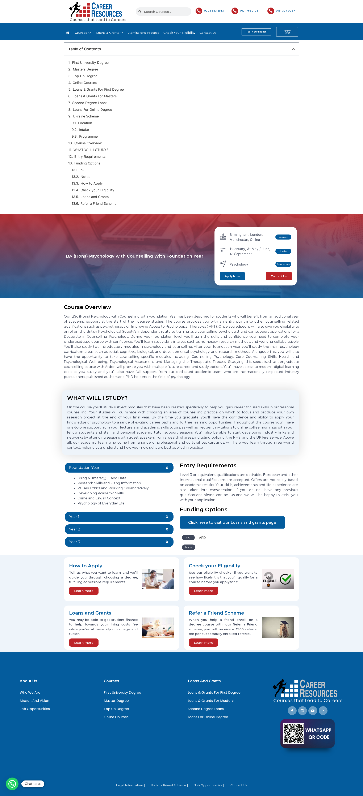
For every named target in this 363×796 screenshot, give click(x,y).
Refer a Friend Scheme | (169, 785)
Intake (84, 130)
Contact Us (208, 33)
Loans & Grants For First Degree (98, 89)
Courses (81, 33)
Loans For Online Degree (92, 109)
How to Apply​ (92, 183)
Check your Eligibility (97, 190)
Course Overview (88, 143)
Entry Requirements (89, 156)
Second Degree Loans (89, 103)
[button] (293, 49)
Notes (85, 177)
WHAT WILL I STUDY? (91, 150)
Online (255, 239)
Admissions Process (143, 33)
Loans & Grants (107, 33)
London (256, 234)
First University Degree (90, 62)
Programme (88, 136)
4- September (241, 254)
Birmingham (239, 234)
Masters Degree (85, 69)
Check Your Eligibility (179, 33)
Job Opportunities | (209, 785)
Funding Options (87, 163)
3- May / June (258, 249)
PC (82, 170)
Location (85, 123)
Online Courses (85, 83)
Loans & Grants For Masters (95, 96)
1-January (237, 249)
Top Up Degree (85, 76)
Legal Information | (130, 785)
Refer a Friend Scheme (98, 203)
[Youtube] (312, 710)
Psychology (239, 264)
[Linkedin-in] (323, 710)
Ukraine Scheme (86, 116)
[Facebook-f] (292, 710)
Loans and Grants (95, 197)
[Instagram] (302, 710)
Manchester (239, 239)
